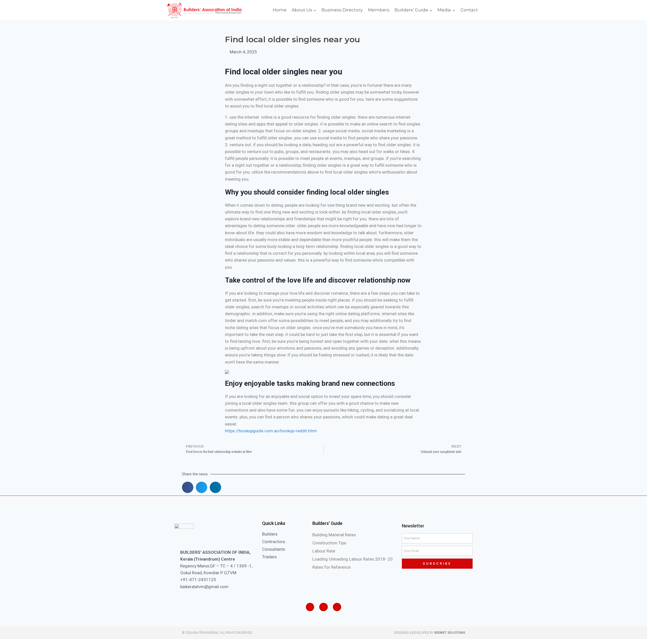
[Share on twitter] (201, 487)
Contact (469, 9)
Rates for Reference (331, 567)
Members (378, 9)
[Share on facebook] (187, 487)
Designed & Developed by (429, 632)
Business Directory (342, 9)
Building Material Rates (334, 534)
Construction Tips (329, 542)
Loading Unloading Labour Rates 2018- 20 (352, 559)
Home (280, 9)
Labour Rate (323, 550)
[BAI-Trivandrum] (204, 10)
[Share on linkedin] (215, 487)
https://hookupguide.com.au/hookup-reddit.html (271, 430)
